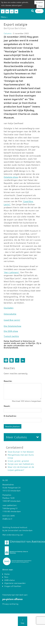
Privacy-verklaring (10, 604)
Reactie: (8, 381)
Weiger (40, 6)
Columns (8, 33)
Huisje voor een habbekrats (21, 464)
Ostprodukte (10, 313)
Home (7, 574)
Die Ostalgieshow (12, 326)
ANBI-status (9, 580)
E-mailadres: (10, 415)
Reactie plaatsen (12, 426)
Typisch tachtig (11, 336)
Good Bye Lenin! (12, 319)
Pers (6, 577)
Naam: (7, 405)
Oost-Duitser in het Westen (21, 451)
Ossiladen (9, 307)
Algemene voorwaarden (15, 583)
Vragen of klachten (12, 586)
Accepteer (39, 2)
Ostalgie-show (11, 177)
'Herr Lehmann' (11, 272)
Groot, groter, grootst (18, 460)
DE (6, 480)
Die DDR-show (11, 331)
